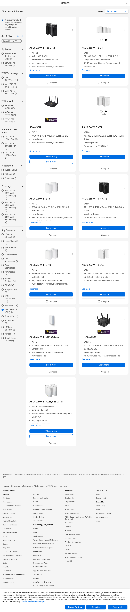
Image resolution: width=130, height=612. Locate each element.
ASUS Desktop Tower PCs (12, 556)
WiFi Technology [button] (10, 73)
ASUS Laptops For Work (12, 506)
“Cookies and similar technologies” (33, 602)
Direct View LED (9, 540)
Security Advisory (71, 553)
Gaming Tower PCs (10, 559)
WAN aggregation (9, 264)
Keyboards (37, 555)
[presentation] (125, 11)
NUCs (5, 563)
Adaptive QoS (8, 289)
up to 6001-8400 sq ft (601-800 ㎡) (10, 215)
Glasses (5, 544)
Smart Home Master (11, 337)
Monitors (6, 536)
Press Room (69, 509)
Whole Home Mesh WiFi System (45, 540)
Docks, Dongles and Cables (43, 586)
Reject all (96, 607)
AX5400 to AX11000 (11, 111)
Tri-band (5, 173)
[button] (3, 3)
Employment (70, 502)
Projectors (6, 548)
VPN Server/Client (10, 295)
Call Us (67, 550)
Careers (68, 527)
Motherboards (8, 578)
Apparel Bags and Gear (42, 571)
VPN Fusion (7, 305)
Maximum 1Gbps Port (9, 137)
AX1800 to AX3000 (10, 105)
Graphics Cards (8, 582)
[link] (65, 3)
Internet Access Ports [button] (9, 131)
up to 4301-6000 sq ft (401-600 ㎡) (10, 203)
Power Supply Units (40, 498)
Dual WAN (6, 254)
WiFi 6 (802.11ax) (9, 77)
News (67, 506)
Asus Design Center (103, 513)
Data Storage (38, 506)
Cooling (36, 494)
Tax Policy (68, 523)
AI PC (98, 510)
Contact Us (69, 498)
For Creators (7, 510)
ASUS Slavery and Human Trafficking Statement (78, 518)
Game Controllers (40, 567)
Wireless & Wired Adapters (43, 548)
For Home (6, 498)
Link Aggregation (9, 258)
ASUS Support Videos (73, 557)
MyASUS (68, 561)
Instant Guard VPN (10, 309)
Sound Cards (38, 513)
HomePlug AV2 (8, 240)
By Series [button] (6, 49)
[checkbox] (11, 146)
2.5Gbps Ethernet (9, 234)
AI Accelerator (38, 521)
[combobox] (116, 11)
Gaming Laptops (9, 513)
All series (63, 486)
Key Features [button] (8, 230)
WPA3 (4, 284)
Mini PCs (6, 567)
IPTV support (7, 320)
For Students (7, 502)
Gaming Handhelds (10, 525)
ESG (98, 494)
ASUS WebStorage (72, 513)
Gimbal (36, 578)
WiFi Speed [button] (7, 101)
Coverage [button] (6, 186)
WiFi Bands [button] (7, 165)
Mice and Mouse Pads (41, 559)
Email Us (68, 546)
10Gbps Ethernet (9, 326)
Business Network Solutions (43, 544)
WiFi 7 (35, 529)
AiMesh (5, 333)
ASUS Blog (100, 506)
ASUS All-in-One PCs (10, 552)
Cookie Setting (75, 607)
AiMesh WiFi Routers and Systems (11, 54)
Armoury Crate (102, 517)
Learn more (51, 76)
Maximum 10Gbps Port (10, 153)
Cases (35, 502)
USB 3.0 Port (7, 247)
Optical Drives (38, 517)
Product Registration (73, 542)
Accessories (7, 517)
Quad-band (6, 177)
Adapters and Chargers (42, 582)
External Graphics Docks (42, 509)
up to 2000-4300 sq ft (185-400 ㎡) (10, 191)
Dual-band (6, 169)
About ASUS (70, 494)
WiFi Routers (38, 536)
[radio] (101, 39)
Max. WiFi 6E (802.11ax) (7, 84)
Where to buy (51, 156)
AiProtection (7, 271)
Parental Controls (9, 278)
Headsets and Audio (40, 563)
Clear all (20, 36)
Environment (101, 498)
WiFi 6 (35, 532)
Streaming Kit (38, 574)
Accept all (117, 607)
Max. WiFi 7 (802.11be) (7, 91)
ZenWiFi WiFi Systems (7, 63)
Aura (98, 521)
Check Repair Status (72, 534)
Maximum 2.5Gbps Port (10, 144)
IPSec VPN (6, 316)
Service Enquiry (71, 538)
